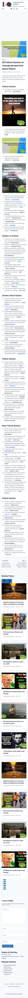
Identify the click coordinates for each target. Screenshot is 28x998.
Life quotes (7, 974)
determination (8, 308)
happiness (14, 337)
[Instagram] (16, 9)
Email (4, 935)
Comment (6, 909)
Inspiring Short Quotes (8, 72)
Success (7, 133)
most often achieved (16, 196)
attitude (10, 264)
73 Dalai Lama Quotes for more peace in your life (6, 563)
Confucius (8, 554)
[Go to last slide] (4, 581)
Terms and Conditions (14, 986)
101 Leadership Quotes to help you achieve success (21, 563)
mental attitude (8, 503)
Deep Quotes (7, 967)
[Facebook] (11, 9)
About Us (11, 984)
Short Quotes (7, 970)
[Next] (9, 581)
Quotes (4, 59)
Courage (7, 201)
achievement (9, 458)
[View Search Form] (25, 8)
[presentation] (14, 591)
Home (6, 984)
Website (5, 941)
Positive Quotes (8, 969)
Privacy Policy (19, 984)
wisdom (16, 313)
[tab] (4, 879)
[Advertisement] (14, 24)
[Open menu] (3, 9)
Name (4, 928)
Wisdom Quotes (8, 972)
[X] (14, 9)
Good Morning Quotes (10, 965)
